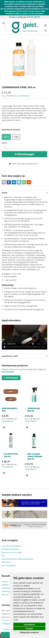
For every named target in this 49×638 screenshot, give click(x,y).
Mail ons (5, 594)
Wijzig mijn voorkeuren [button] (29, 632)
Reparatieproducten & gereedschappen (17, 559)
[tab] (24, 192)
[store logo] (24, 27)
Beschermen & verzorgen (12, 552)
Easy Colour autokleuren (11, 546)
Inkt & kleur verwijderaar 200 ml (34, 456)
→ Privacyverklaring (9, 629)
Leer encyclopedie (9, 565)
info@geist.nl (7, 624)
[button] (22, 82)
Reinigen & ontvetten (10, 549)
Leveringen (6, 588)
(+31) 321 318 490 (33, 17)
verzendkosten (23, 96)
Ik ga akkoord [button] (29, 624)
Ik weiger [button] (29, 628)
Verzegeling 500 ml (33, 409)
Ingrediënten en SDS (10, 356)
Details (4, 193)
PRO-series (6, 562)
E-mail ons (13, 17)
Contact (5, 581)
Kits (3, 555)
